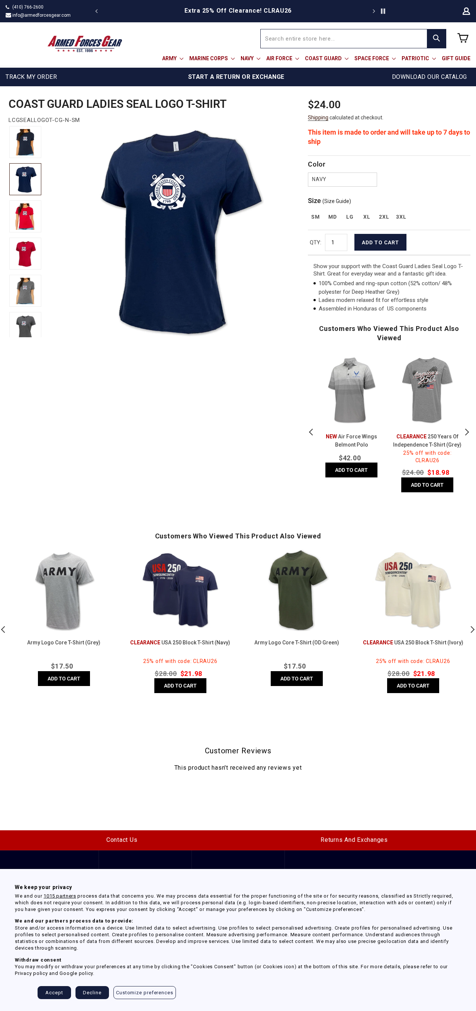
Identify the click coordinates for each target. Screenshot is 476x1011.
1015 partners (60, 896)
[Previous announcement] (96, 11)
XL (366, 217)
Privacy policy (31, 973)
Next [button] (466, 432)
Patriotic (416, 58)
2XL (384, 217)
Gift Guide (456, 58)
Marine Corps (209, 58)
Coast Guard (324, 58)
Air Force (279, 58)
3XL (401, 217)
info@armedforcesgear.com (41, 15)
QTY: (315, 242)
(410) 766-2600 (28, 7)
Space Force (372, 58)
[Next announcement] (373, 11)
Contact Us (122, 839)
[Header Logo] (85, 44)
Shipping (318, 117)
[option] (329, 11)
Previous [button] (311, 432)
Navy (248, 58)
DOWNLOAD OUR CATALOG (429, 76)
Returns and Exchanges (354, 839)
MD (332, 217)
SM (315, 217)
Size (329, 201)
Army (170, 58)
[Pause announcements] (383, 11)
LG (349, 217)
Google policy (76, 973)
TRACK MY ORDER (31, 76)
